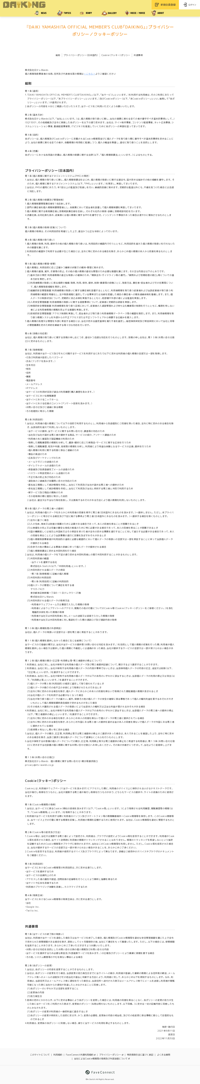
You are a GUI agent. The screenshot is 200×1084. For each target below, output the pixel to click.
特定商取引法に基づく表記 (140, 1054)
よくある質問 (163, 1054)
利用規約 (57, 1054)
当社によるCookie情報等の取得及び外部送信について (101, 1058)
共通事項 (138, 55)
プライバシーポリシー (110, 1054)
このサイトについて (40, 1054)
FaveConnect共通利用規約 (79, 1054)
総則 (58, 55)
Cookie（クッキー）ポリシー (115, 55)
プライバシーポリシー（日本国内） (81, 55)
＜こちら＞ (89, 73)
